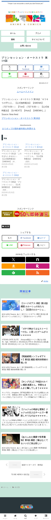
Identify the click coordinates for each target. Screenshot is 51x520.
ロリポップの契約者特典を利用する (18, 128)
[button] (41, 75)
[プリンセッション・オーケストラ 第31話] (35, 155)
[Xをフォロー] (13, 259)
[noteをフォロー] (37, 259)
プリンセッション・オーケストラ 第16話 (21, 118)
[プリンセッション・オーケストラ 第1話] (13, 155)
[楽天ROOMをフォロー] (37, 266)
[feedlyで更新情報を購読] (13, 272)
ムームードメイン (25, 91)
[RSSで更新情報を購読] (37, 272)
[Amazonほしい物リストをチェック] (13, 266)
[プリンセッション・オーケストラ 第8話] (13, 183)
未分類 (6, 226)
